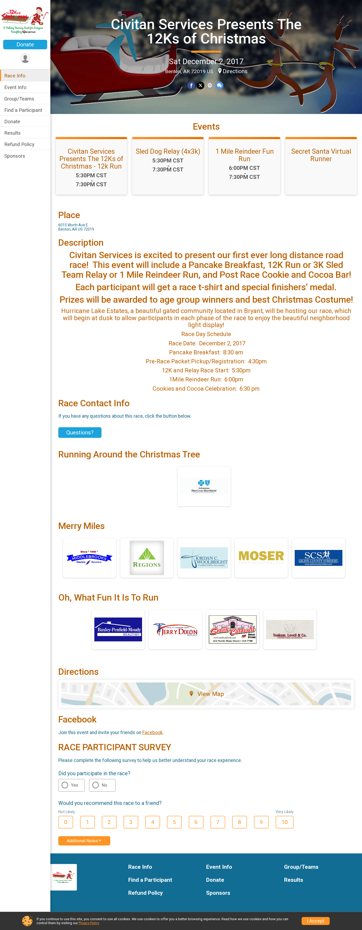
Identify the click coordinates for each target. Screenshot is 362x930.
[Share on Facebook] (191, 85)
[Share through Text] (219, 85)
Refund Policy (19, 144)
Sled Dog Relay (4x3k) (168, 151)
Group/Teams (19, 98)
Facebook (152, 732)
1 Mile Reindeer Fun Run (244, 155)
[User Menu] (25, 58)
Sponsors (14, 155)
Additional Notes (82, 840)
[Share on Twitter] (200, 85)
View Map (210, 693)
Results (12, 132)
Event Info (15, 87)
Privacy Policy (89, 923)
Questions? (80, 432)
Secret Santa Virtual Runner (321, 155)
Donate (25, 44)
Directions (235, 71)
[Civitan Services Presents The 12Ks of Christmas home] (25, 20)
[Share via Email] (210, 85)
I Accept (315, 921)
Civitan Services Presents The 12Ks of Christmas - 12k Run (91, 158)
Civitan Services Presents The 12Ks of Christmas (206, 31)
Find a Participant (23, 110)
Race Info (14, 75)
